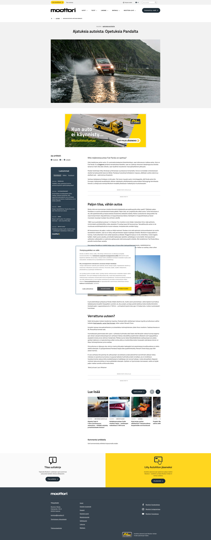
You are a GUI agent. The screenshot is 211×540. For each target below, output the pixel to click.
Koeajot (82, 510)
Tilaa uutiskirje (69, 2)
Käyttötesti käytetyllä (101, 419)
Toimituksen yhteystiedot (59, 519)
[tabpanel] (64, 207)
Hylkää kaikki (105, 288)
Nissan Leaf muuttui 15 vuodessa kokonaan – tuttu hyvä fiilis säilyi (61, 220)
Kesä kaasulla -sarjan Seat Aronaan (104, 323)
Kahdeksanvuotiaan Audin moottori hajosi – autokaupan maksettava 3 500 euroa (63, 230)
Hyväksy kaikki (123, 288)
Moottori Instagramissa (153, 509)
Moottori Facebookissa (153, 505)
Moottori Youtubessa (152, 514)
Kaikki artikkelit (138, 392)
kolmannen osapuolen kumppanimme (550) (105, 255)
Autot (81, 503)
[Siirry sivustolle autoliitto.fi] (127, 534)
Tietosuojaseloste (56, 528)
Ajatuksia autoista (109, 27)
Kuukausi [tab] (71, 175)
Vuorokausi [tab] (57, 175)
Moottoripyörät (84, 517)
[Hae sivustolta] (155, 2)
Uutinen (58, 18)
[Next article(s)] (158, 392)
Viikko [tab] (65, 175)
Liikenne (82, 524)
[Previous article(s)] (152, 392)
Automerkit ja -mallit (150, 10)
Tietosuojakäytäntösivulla (91, 281)
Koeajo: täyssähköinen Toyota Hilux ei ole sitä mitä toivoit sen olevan (63, 210)
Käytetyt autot (120, 419)
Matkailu (82, 528)
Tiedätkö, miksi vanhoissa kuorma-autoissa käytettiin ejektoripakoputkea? (63, 184)
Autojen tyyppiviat (85, 506)
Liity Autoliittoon (56, 2)
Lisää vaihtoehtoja (87, 288)
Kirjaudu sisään (128, 2)
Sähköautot (83, 521)
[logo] (63, 11)
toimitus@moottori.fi (57, 515)
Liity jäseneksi (157, 481)
